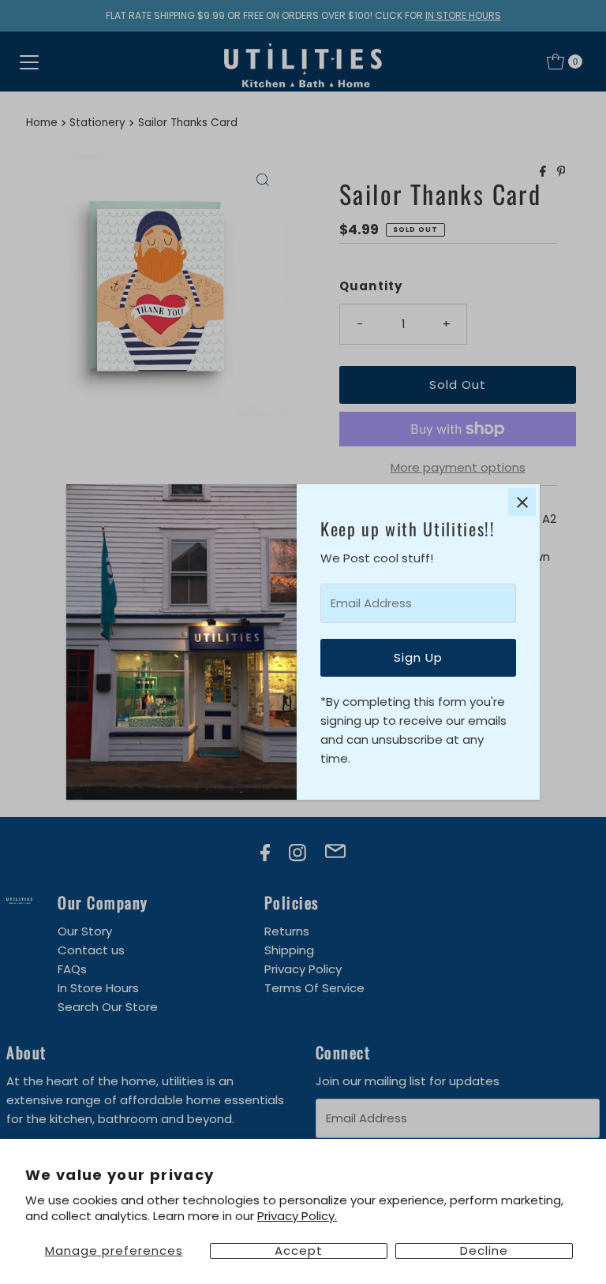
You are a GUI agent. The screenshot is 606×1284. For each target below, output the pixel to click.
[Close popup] (522, 502)
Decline (484, 1251)
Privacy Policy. (297, 1215)
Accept (299, 1251)
